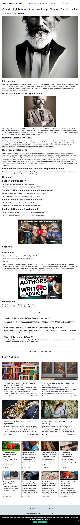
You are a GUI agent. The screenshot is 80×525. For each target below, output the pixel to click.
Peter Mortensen (19, 13)
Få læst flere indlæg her (40, 351)
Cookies (45, 3)
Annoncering (32, 3)
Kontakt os (52, 3)
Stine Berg (45, 396)
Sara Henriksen (8, 396)
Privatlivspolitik (42, 522)
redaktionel (75, 13)
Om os (39, 3)
